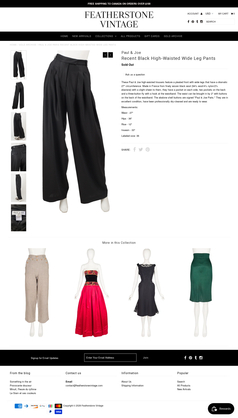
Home (64, 36)
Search (181, 381)
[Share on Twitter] (141, 150)
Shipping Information (132, 385)
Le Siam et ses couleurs (23, 393)
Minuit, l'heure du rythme (23, 389)
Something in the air (20, 381)
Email (69, 381)
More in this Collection (119, 242)
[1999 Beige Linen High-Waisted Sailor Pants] (37, 336)
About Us (126, 381)
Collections (104, 36)
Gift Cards (152, 36)
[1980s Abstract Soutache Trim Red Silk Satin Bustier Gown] (91, 336)
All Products (130, 36)
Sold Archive (173, 36)
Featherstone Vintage (92, 405)
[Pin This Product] (148, 150)
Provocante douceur (20, 385)
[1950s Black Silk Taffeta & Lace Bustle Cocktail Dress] (146, 336)
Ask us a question (135, 74)
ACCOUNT (193, 13)
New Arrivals (81, 36)
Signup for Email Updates (44, 358)
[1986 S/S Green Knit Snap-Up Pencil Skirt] (201, 336)
